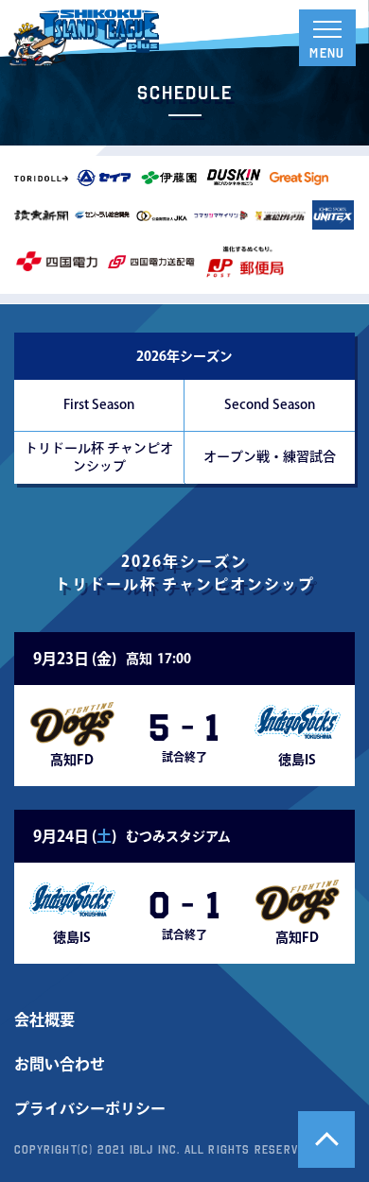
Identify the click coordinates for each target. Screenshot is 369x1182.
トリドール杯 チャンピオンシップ (99, 456)
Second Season (269, 404)
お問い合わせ (59, 1063)
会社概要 (44, 1019)
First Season (98, 404)
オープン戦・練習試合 (269, 456)
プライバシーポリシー (90, 1108)
